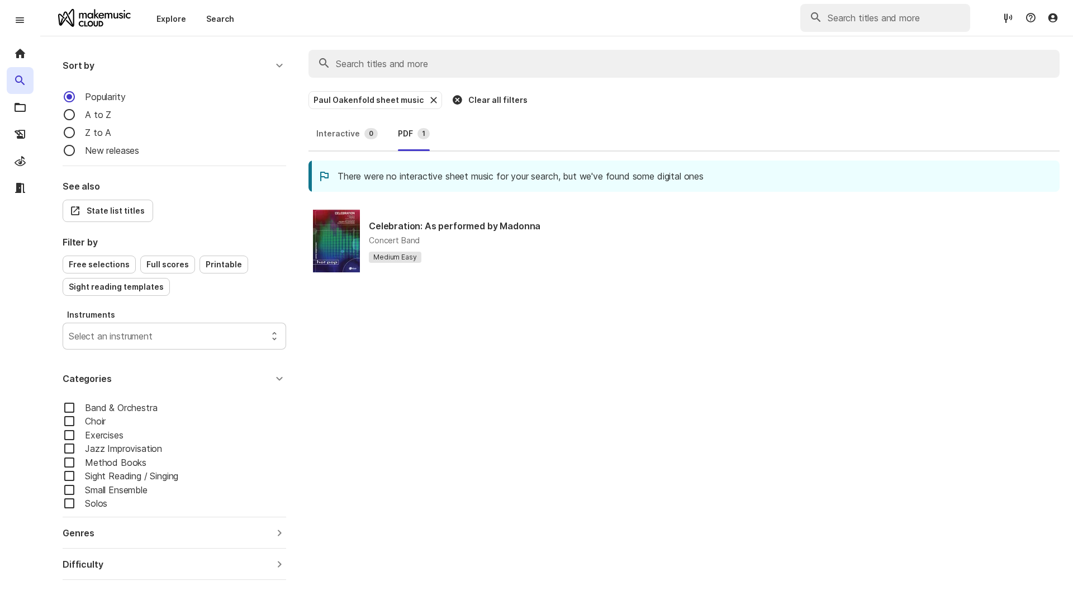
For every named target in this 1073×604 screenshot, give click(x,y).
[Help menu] (1030, 18)
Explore (171, 18)
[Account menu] (1053, 18)
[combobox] (70, 336)
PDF (411, 133)
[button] (174, 65)
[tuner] (1008, 17)
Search (220, 18)
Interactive (344, 133)
